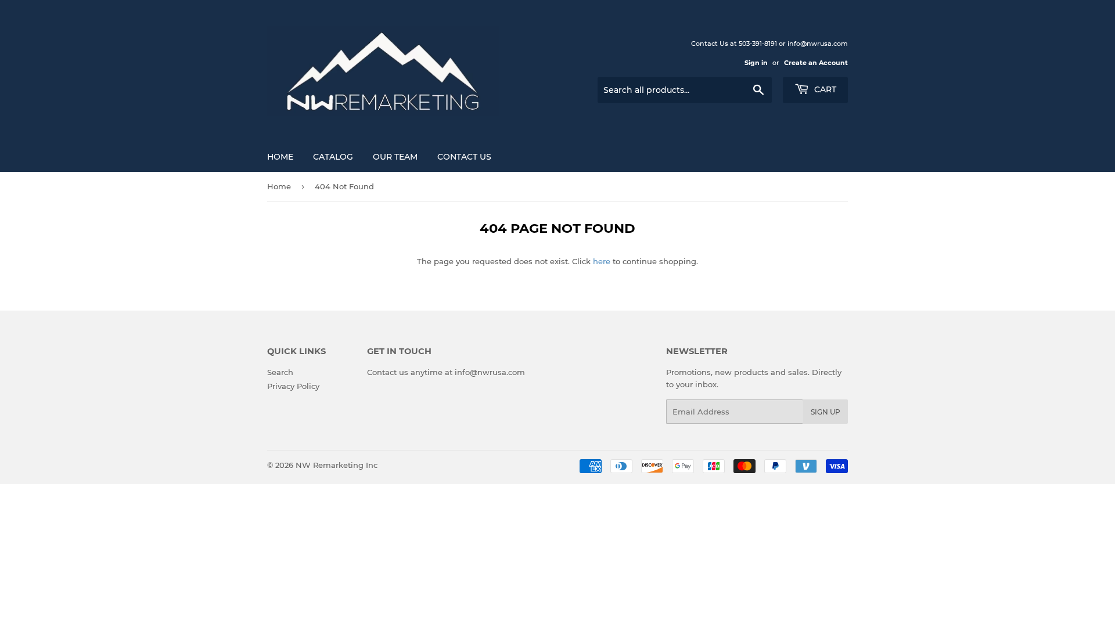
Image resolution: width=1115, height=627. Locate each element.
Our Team (395, 157)
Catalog (333, 157)
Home (280, 157)
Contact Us (464, 157)
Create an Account (816, 63)
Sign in (756, 63)
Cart (824, 89)
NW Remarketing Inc (336, 465)
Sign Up (825, 412)
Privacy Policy (293, 386)
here (601, 261)
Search (280, 372)
